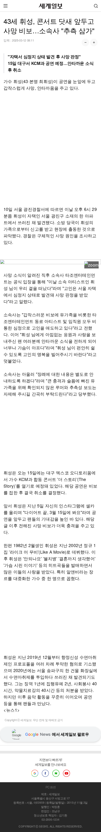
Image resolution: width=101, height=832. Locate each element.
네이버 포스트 (55, 773)
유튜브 (66, 773)
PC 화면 (51, 787)
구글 (34, 773)
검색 (96, 6)
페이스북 (45, 773)
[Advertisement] (50, 148)
